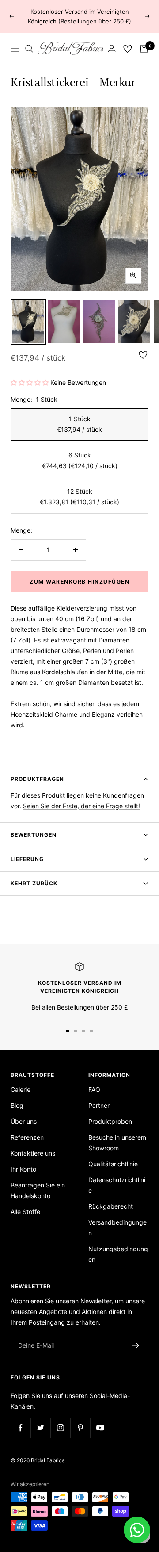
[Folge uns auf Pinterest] (80, 1428)
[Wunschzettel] (127, 48)
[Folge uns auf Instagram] (60, 1428)
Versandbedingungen (117, 1227)
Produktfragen (37, 779)
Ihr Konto (23, 1169)
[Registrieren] (136, 1345)
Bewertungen (34, 834)
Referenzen (27, 1137)
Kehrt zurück (34, 883)
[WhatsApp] (137, 1530)
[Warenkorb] (144, 49)
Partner (99, 1105)
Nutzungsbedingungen (118, 1254)
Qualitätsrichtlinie (113, 1164)
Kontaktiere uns (33, 1153)
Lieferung (27, 859)
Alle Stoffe (25, 1211)
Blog (17, 1105)
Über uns (24, 1121)
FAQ (94, 1089)
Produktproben (110, 1121)
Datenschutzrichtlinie (116, 1185)
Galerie (20, 1089)
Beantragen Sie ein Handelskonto (38, 1190)
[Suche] (29, 49)
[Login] (112, 48)
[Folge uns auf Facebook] (20, 1428)
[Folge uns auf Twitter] (40, 1428)
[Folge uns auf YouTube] (100, 1428)
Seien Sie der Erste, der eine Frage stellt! (81, 806)
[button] (30, 382)
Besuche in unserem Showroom (117, 1142)
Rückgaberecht (110, 1206)
